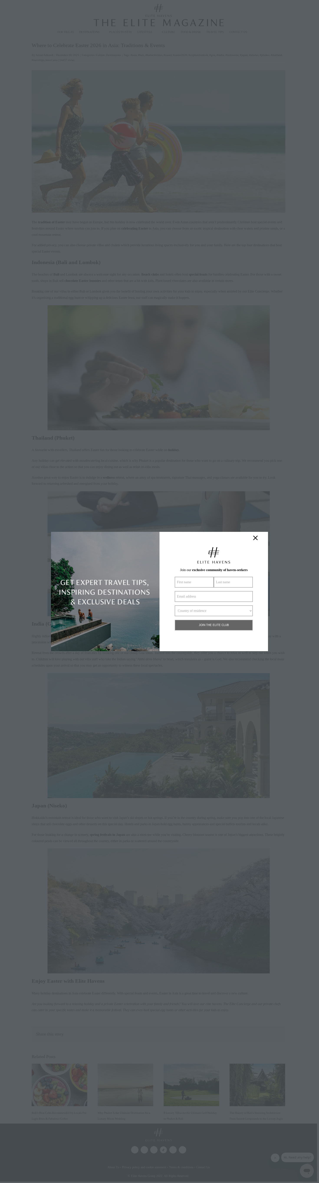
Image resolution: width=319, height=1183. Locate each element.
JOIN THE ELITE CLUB (214, 625)
